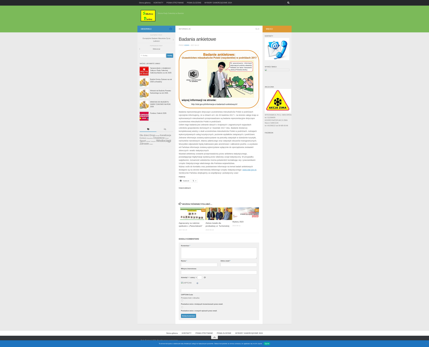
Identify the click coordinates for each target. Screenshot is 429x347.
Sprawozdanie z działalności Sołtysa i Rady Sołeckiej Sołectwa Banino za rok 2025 (160, 70)
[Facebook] (170, 29)
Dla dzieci (144, 135)
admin (186, 45)
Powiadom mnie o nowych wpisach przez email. (199, 311)
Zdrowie (144, 143)
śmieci (151, 144)
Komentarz (185, 246)
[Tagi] (148, 129)
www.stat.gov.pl (249, 170)
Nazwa (184, 261)
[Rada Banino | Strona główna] (148, 15)
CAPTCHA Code (187, 295)
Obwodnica (150, 138)
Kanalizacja (165, 135)
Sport (143, 140)
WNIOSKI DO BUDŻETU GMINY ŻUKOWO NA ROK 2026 (160, 104)
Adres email (225, 261)
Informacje (185, 29)
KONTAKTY (158, 3)
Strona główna (144, 3)
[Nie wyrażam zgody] (426, 344)
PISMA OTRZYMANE (175, 3)
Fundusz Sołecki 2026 (158, 113)
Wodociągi (163, 140)
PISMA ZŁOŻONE (194, 3)
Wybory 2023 (237, 222)
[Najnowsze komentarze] (164, 129)
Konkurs (143, 138)
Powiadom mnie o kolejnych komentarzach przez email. (202, 304)
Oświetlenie (159, 138)
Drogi (152, 135)
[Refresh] (197, 283)
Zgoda (267, 343)
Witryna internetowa (188, 269)
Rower (167, 138)
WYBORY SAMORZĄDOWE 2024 (218, 3)
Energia (157, 135)
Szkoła (148, 141)
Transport (153, 141)
